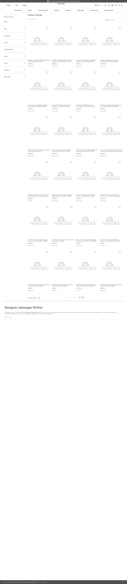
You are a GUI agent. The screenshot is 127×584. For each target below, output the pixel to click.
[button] (119, 5)
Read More (7, 317)
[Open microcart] (122, 5)
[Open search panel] (105, 5)
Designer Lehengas (30, 312)
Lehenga (11, 14)
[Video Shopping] (109, 5)
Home (6, 14)
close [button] (123, 582)
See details (42, 582)
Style (16, 14)
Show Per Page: (32, 298)
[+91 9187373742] (113, 5)
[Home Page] (63, 5)
